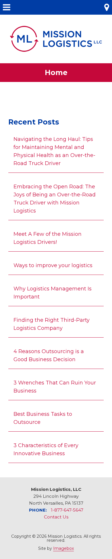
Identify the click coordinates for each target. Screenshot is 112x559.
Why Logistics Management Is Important (52, 293)
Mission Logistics (56, 39)
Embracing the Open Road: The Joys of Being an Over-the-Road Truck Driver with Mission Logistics (54, 198)
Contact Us (56, 517)
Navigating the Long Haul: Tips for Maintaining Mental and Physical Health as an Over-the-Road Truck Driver (54, 151)
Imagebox (63, 548)
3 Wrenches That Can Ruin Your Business (54, 387)
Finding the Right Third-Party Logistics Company (51, 324)
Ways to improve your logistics (52, 265)
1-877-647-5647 (67, 510)
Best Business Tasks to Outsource (42, 418)
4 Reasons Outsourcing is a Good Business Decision (48, 355)
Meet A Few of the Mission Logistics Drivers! (47, 238)
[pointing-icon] (56, 102)
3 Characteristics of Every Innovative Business (45, 449)
